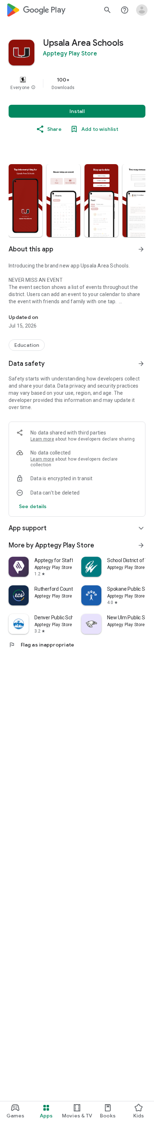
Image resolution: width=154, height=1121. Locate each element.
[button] (33, 87)
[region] (77, 83)
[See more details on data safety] (33, 506)
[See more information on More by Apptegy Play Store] (141, 545)
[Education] (27, 345)
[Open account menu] (141, 10)
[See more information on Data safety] (141, 363)
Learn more (42, 439)
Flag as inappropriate (41, 644)
